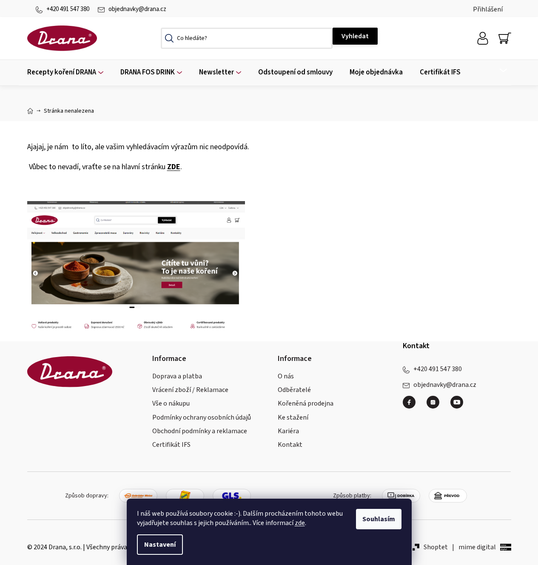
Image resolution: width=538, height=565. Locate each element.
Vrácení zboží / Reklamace (190, 390)
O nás (286, 376)
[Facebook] (412, 405)
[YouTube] (456, 402)
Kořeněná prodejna (305, 403)
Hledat (355, 36)
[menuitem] (65, 72)
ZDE (173, 167)
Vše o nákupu (171, 403)
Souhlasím (378, 519)
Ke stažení (293, 417)
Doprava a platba (177, 376)
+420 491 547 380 (67, 9)
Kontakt (290, 444)
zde (300, 523)
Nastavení (160, 544)
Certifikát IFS (171, 444)
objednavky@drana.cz (137, 9)
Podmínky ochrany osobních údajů (201, 417)
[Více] (497, 70)
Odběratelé (294, 390)
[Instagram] (436, 405)
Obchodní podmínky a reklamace (199, 431)
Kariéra (288, 431)
